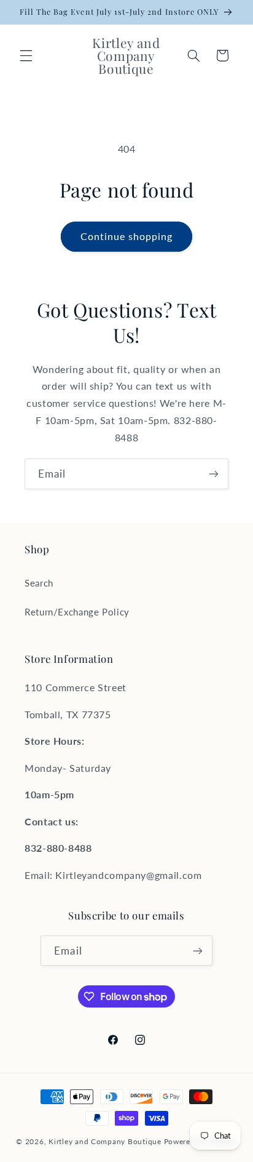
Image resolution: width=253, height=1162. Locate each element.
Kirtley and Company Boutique (105, 1141)
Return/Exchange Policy (77, 611)
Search (39, 582)
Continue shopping (126, 236)
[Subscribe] (214, 474)
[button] (26, 55)
